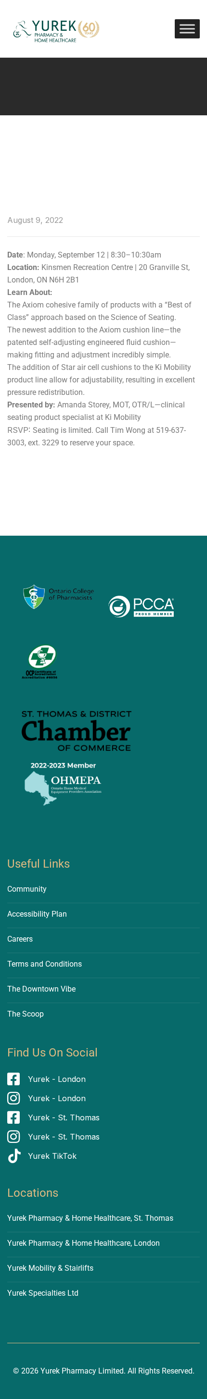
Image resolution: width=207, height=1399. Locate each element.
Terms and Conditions (44, 964)
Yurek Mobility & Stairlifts (50, 1268)
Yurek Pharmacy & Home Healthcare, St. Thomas (90, 1218)
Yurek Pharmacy (68, 1370)
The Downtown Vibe (41, 989)
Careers (20, 939)
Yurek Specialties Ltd (42, 1293)
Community (27, 889)
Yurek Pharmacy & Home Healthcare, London (83, 1243)
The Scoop (25, 1014)
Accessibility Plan (37, 914)
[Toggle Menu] (187, 28)
